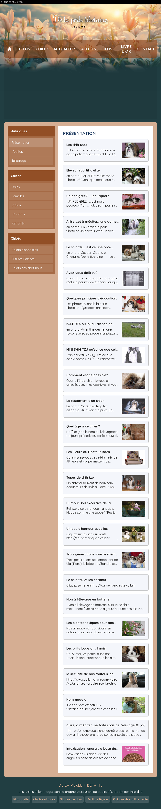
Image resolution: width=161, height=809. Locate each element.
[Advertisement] (80, 90)
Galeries (87, 48)
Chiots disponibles (25, 250)
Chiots (42, 48)
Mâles (16, 187)
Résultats (18, 214)
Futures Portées (23, 259)
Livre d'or (126, 49)
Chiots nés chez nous (27, 268)
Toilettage (19, 161)
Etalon (16, 205)
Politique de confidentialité (130, 799)
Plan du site (20, 799)
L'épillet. (17, 152)
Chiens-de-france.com (12, 2)
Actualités (65, 48)
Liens (107, 48)
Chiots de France (44, 799)
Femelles (18, 196)
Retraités (18, 223)
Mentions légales (97, 799)
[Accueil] (9, 49)
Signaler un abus (71, 799)
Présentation (21, 143)
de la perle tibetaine (81, 785)
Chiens (23, 48)
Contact (146, 48)
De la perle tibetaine (80, 19)
